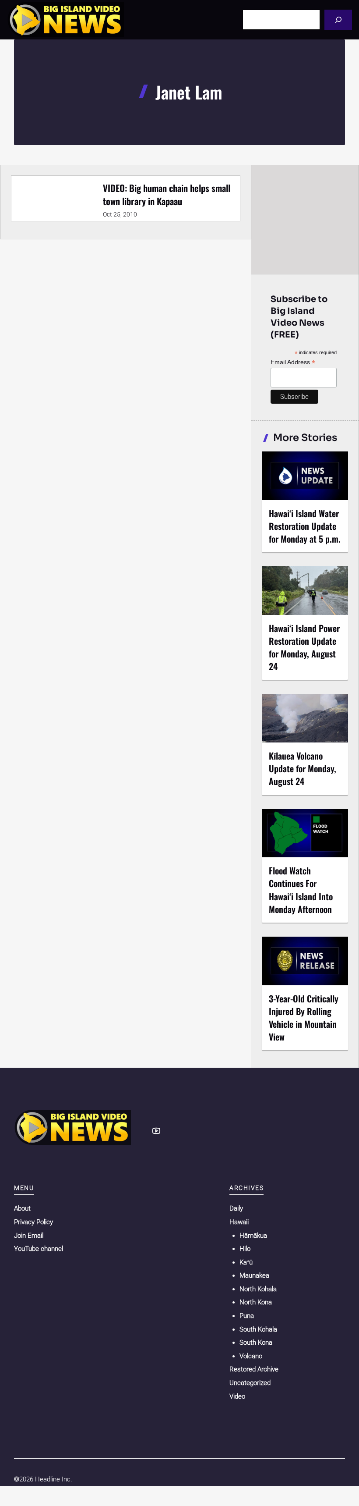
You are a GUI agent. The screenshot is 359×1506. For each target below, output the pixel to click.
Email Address (293, 362)
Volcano (250, 1356)
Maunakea (254, 1275)
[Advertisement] (305, 219)
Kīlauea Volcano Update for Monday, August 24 (302, 768)
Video (237, 1396)
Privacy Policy (33, 1222)
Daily (236, 1208)
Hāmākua (253, 1236)
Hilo (244, 1249)
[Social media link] (156, 1130)
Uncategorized (250, 1383)
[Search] (338, 19)
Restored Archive (253, 1369)
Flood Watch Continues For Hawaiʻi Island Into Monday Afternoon (301, 889)
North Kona (255, 1302)
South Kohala (258, 1329)
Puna (246, 1316)
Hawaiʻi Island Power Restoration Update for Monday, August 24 (304, 647)
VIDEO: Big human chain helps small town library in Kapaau (166, 194)
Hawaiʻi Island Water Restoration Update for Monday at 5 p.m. (305, 526)
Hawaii (239, 1222)
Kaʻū (246, 1262)
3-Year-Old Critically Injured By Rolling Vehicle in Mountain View (303, 1017)
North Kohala (258, 1289)
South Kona (255, 1342)
